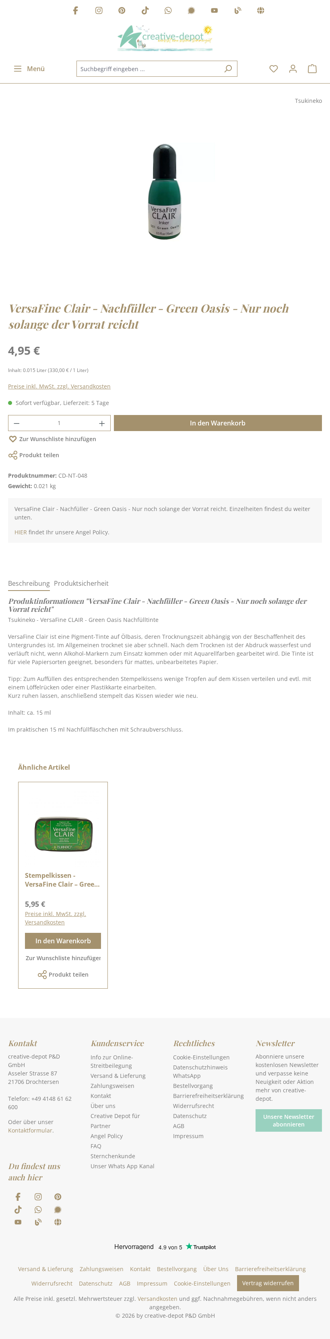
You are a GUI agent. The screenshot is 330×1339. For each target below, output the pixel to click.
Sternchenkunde (113, 1156)
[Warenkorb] (312, 69)
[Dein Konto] (293, 69)
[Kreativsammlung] (260, 11)
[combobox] (147, 69)
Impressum (188, 1136)
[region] (165, 199)
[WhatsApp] (168, 11)
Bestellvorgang (193, 1086)
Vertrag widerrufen (268, 1283)
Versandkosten (157, 1298)
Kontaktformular (30, 1130)
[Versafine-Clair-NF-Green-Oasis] (164, 191)
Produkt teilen (39, 455)
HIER (20, 532)
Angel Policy (107, 1136)
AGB (178, 1126)
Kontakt (101, 1096)
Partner (101, 1126)
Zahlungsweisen (112, 1086)
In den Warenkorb (217, 423)
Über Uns (216, 1269)
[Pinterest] (122, 11)
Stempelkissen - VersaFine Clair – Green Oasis (62, 880)
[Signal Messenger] (191, 11)
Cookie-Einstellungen (201, 1057)
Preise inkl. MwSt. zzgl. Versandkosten (59, 386)
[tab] (29, 583)
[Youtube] (214, 11)
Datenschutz (190, 1116)
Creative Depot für (115, 1116)
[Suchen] (228, 69)
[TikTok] (145, 11)
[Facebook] (75, 11)
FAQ (96, 1146)
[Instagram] (99, 11)
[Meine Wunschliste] (273, 69)
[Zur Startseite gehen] (165, 38)
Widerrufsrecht (193, 1106)
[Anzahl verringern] (16, 423)
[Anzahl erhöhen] (102, 423)
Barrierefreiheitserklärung (208, 1096)
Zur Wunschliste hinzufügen (57, 439)
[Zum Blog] (237, 11)
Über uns (103, 1106)
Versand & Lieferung (118, 1075)
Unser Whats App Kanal (123, 1166)
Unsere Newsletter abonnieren (288, 1120)
